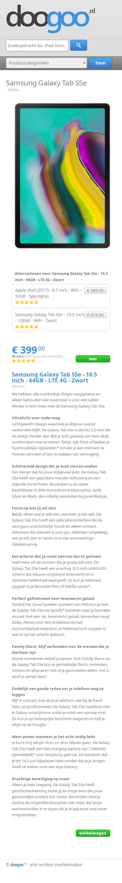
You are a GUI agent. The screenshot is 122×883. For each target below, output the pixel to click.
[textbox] (37, 45)
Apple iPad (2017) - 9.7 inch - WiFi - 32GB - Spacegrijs (48, 293)
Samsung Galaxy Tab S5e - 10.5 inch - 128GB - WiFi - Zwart (49, 317)
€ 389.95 (95, 290)
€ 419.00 (95, 315)
